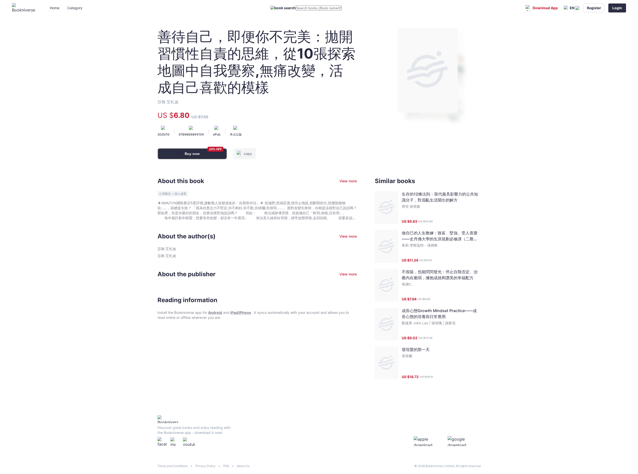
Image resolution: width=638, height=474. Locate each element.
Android (215, 312)
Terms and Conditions (173, 466)
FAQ (226, 466)
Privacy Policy (205, 466)
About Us (243, 466)
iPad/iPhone (240, 312)
